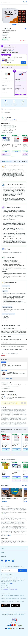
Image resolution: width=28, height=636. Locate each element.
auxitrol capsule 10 (4, 540)
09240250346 (13, 396)
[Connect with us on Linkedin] (13, 561)
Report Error (3, 355)
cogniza (11, 508)
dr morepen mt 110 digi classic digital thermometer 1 (11, 518)
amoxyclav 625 (9, 509)
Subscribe (22, 570)
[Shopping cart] (26, 2)
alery (5, 512)
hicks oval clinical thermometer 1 (18, 523)
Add (23, 62)
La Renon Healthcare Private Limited (9, 30)
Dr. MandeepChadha (11, 372)
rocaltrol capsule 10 (13, 541)
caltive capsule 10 (4, 541)
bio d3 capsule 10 (12, 540)
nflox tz (12, 510)
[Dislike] (25, 403)
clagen (21, 510)
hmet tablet (20, 509)
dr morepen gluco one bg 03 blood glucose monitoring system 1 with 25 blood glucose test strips (13, 522)
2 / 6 (16, 24)
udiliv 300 (7, 508)
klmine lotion (17, 510)
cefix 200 (20, 512)
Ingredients (17, 161)
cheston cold (16, 508)
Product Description (6, 161)
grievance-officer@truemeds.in (11, 589)
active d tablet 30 (20, 541)
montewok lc (8, 510)
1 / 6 (14, 24)
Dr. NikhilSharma (10, 364)
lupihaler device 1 (4, 524)
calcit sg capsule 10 (20, 540)
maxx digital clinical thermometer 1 (19, 526)
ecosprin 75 (3, 509)
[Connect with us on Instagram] (2, 561)
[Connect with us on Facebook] (6, 561)
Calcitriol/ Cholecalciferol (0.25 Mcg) (9, 119)
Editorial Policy (9, 378)
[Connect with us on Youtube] (9, 561)
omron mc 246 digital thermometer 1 (8, 527)
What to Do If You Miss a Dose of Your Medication (10, 499)
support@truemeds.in (5, 396)
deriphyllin (24, 512)
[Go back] (1, 1)
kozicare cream (14, 512)
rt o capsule (15, 509)
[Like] (22, 403)
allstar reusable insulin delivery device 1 (9, 531)
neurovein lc (8, 512)
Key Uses (24, 161)
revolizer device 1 (8, 526)
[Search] (23, 2)
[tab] (14, 548)
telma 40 (3, 508)
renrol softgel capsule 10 (17, 542)
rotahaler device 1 (16, 519)
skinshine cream (22, 508)
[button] (14, 46)
